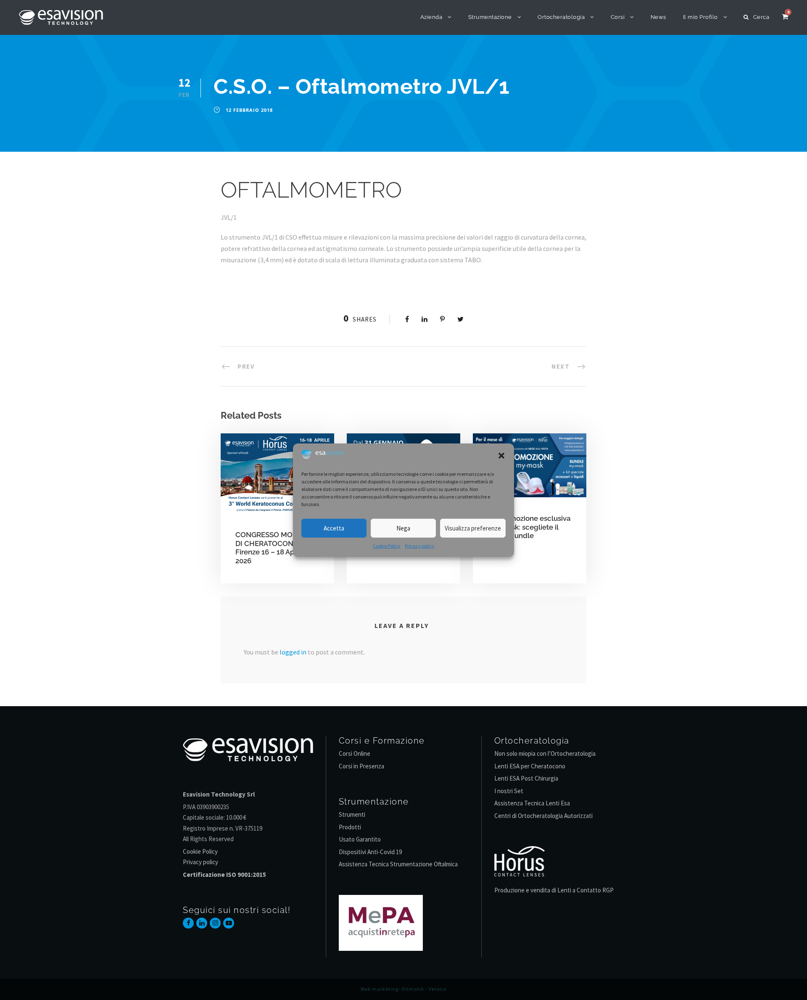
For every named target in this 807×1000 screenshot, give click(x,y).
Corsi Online (354, 753)
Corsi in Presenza (361, 766)
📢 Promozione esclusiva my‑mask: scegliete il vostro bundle (529, 527)
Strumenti (352, 814)
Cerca (761, 17)
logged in (293, 652)
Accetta (334, 528)
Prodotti (350, 827)
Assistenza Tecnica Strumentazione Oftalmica (398, 864)
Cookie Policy (387, 546)
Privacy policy (419, 546)
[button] (501, 455)
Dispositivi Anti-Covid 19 (370, 852)
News (658, 17)
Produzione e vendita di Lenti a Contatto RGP (554, 890)
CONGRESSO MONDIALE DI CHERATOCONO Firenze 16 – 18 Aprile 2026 (276, 547)
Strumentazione (490, 17)
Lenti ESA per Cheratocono (529, 766)
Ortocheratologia (561, 17)
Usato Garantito (360, 839)
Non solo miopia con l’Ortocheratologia (545, 753)
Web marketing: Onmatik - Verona (403, 989)
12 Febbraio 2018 (249, 110)
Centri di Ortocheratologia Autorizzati (543, 816)
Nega (403, 528)
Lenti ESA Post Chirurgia (526, 778)
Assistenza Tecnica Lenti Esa (532, 803)
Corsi (618, 17)
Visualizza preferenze (473, 528)
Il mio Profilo (700, 17)
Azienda (431, 17)
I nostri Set (508, 791)
